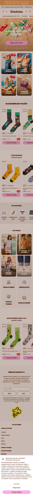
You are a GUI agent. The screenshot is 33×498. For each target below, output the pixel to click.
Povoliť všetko (16, 492)
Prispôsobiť (16, 487)
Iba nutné (16, 483)
